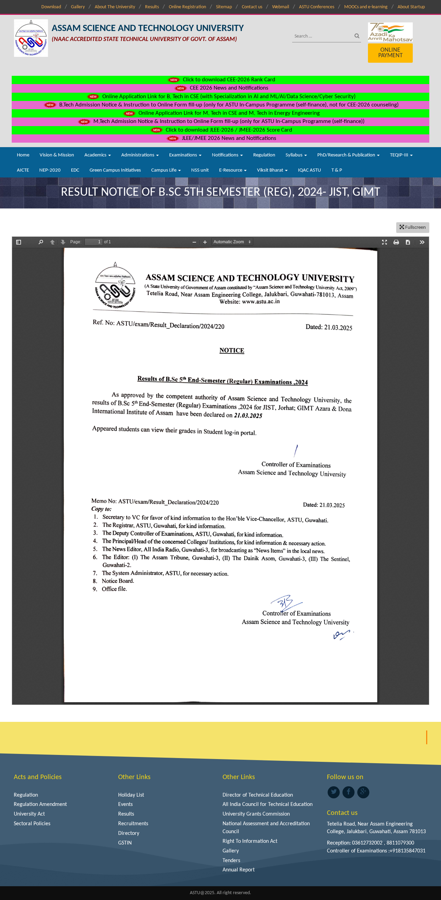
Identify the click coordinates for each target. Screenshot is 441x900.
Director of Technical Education (258, 795)
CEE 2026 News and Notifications (228, 88)
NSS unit (200, 170)
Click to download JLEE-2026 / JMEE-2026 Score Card (228, 130)
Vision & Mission (57, 155)
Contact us (252, 7)
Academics (95, 155)
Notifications (225, 155)
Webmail (280, 7)
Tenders (231, 860)
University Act (29, 814)
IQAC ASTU (309, 170)
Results (152, 7)
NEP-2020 (50, 170)
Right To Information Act (250, 841)
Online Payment (390, 53)
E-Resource (231, 170)
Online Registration (187, 7)
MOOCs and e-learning (366, 7)
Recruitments (133, 824)
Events (125, 804)
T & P (336, 170)
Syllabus (295, 155)
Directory (128, 833)
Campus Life (164, 170)
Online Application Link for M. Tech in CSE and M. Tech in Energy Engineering (228, 113)
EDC (75, 170)
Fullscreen (415, 227)
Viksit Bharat (270, 170)
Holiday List (131, 795)
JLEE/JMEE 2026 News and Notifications (228, 138)
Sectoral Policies (32, 824)
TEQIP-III (399, 155)
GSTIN (125, 843)
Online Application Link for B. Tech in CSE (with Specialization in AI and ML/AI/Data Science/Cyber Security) (228, 97)
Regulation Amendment (40, 804)
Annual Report (239, 870)
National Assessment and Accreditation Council (266, 828)
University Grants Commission (256, 814)
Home (23, 155)
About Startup (411, 7)
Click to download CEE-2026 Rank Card (228, 80)
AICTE (23, 170)
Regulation (264, 155)
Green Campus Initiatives (115, 170)
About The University (115, 7)
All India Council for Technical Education (267, 804)
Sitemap (224, 7)
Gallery (78, 7)
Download (51, 7)
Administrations (138, 155)
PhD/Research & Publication (346, 155)
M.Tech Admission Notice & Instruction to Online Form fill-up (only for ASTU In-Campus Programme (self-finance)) (228, 121)
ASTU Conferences (316, 7)
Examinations (183, 155)
